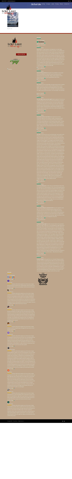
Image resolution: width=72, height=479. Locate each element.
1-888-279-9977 (4, 1)
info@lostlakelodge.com (11, 1)
